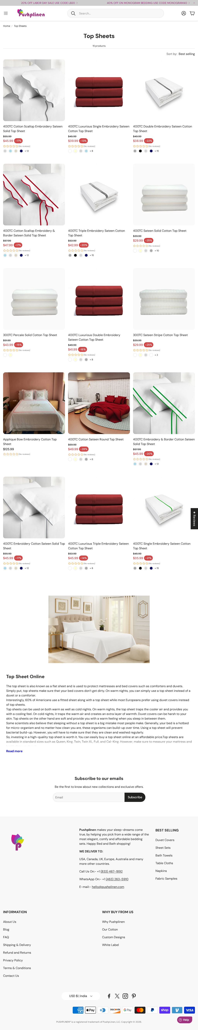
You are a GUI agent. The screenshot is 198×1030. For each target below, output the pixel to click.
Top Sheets (20, 26)
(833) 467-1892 (112, 871)
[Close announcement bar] (194, 3)
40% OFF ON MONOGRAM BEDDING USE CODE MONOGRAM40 (147, 3)
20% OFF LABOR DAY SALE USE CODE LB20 (48, 3)
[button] (115, 13)
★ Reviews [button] (194, 518)
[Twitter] (117, 996)
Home (6, 26)
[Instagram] (125, 996)
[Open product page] (34, 90)
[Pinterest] (134, 996)
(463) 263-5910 (117, 879)
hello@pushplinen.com (108, 887)
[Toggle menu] (6, 13)
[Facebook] (109, 996)
